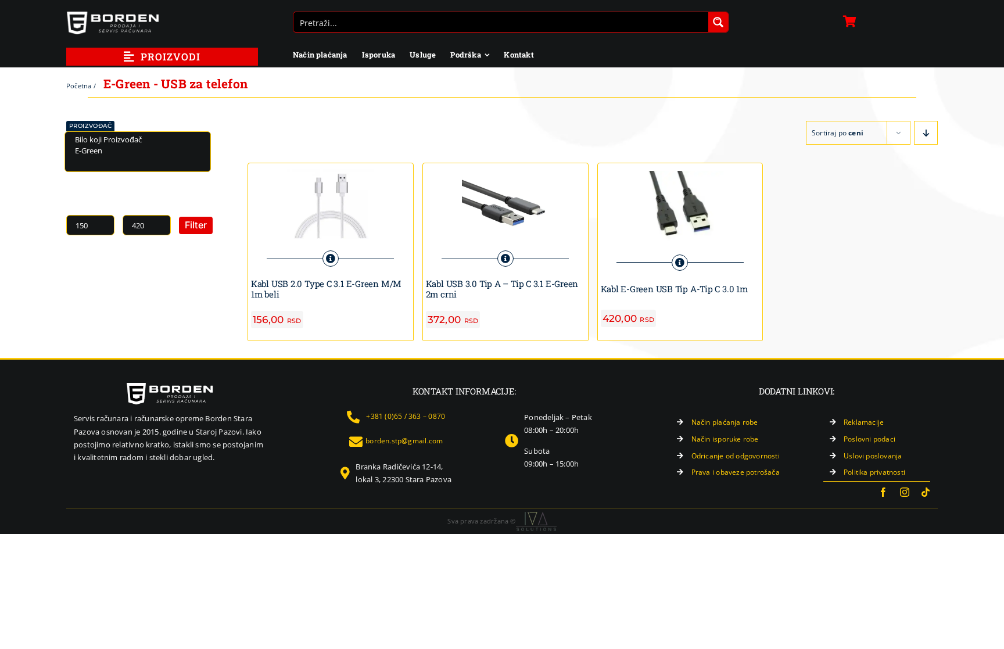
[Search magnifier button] (718, 22)
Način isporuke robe (725, 439)
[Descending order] (926, 132)
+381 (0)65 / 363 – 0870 (405, 416)
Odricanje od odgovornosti (735, 456)
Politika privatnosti (874, 472)
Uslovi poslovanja (873, 456)
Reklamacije (864, 422)
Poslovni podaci (869, 439)
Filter (196, 225)
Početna (78, 85)
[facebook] (883, 492)
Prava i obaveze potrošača (735, 472)
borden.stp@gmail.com (404, 441)
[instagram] (904, 492)
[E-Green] (138, 150)
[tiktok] (925, 492)
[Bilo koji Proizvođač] (138, 139)
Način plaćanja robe (724, 422)
